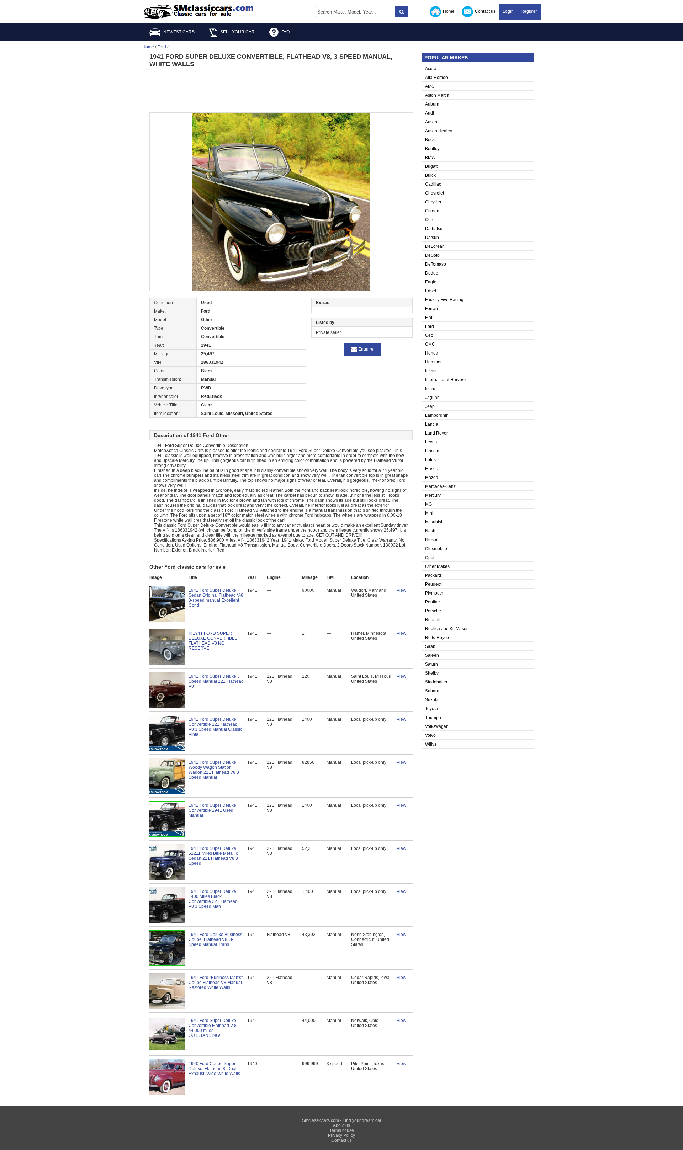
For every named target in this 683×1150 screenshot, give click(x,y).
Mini (429, 513)
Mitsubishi (435, 522)
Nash (430, 530)
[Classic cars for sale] (198, 12)
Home (449, 11)
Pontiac (432, 602)
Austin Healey (438, 130)
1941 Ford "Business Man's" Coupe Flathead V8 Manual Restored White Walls (216, 982)
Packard (433, 575)
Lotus (430, 459)
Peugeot (433, 584)
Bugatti (432, 166)
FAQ (285, 32)
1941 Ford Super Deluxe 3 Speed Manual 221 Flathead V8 (216, 681)
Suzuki (431, 699)
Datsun (432, 237)
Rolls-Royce (437, 637)
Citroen (432, 210)
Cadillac (433, 184)
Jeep (430, 406)
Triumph (433, 717)
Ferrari (431, 308)
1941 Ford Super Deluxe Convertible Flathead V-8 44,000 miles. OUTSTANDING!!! (213, 1028)
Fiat (428, 317)
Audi (429, 113)
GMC (430, 344)
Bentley (432, 148)
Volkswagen (437, 726)
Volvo (430, 735)
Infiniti (430, 370)
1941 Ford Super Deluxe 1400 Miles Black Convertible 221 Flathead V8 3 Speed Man (213, 899)
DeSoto (432, 255)
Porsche (433, 610)
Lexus (431, 442)
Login (508, 11)
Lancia (431, 424)
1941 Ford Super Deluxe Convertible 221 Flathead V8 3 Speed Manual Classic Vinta (215, 727)
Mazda (431, 477)
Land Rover (436, 433)
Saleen (432, 655)
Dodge (431, 273)
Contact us (485, 11)
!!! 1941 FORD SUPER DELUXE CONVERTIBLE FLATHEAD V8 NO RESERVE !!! (213, 641)
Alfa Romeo (436, 77)
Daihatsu (434, 228)
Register (529, 11)
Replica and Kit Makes (446, 628)
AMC (430, 86)
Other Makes (437, 566)
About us (341, 1125)
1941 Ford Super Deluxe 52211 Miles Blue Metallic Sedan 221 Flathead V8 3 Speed (213, 856)
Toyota (431, 708)
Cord (430, 219)
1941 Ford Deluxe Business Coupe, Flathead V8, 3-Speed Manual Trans (215, 939)
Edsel (430, 290)
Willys (430, 744)
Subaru (432, 690)
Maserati (433, 468)
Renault (432, 619)
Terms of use (341, 1130)
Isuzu (430, 388)
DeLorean (435, 246)
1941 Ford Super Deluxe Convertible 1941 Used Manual (212, 810)
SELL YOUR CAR (237, 32)
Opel (429, 557)
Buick (430, 175)
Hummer (433, 362)
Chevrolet (434, 193)
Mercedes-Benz (440, 486)
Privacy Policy (341, 1135)
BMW (430, 157)
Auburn (432, 104)
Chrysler (433, 201)
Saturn (431, 664)
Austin (431, 121)
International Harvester (447, 379)
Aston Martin (437, 95)
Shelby (432, 673)
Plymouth (434, 593)
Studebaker (436, 682)
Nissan (432, 539)
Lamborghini (437, 415)
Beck (430, 139)
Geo (429, 335)
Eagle (430, 281)
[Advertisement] (281, 89)
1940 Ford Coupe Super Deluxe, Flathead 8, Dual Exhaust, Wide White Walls (214, 1068)
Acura (430, 68)
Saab (430, 646)
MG (428, 504)
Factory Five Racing (444, 299)
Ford (429, 326)
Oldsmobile (436, 548)
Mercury (433, 495)
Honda (431, 353)
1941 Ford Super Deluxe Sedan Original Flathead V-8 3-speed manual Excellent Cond (216, 598)
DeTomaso (435, 264)
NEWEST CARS (179, 32)
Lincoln (432, 450)
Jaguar (432, 397)
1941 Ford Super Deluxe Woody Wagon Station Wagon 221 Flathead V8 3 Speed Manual (214, 770)
